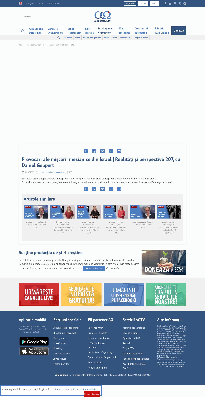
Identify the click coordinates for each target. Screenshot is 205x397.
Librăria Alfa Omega (162, 30)
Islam (114, 37)
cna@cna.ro (180, 367)
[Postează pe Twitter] (102, 151)
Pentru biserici (95, 362)
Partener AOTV (95, 327)
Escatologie (125, 37)
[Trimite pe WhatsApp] (94, 151)
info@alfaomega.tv (91, 374)
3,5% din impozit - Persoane (98, 345)
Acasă (21, 45)
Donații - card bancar (99, 338)
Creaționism (59, 343)
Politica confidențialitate (83, 389)
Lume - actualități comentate (62, 45)
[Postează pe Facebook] (86, 151)
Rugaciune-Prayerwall (65, 332)
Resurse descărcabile (134, 327)
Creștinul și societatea (141, 30)
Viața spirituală (124, 30)
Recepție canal (130, 332)
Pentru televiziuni (97, 367)
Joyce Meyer (59, 358)
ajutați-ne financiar (94, 268)
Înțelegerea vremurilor (105, 30)
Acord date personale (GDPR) (134, 365)
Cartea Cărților (54, 3)
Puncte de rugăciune (92, 37)
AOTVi (154, 3)
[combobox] (33, 16)
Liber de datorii (61, 353)
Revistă (126, 343)
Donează (179, 30)
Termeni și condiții (133, 353)
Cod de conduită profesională (167, 357)
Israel (106, 37)
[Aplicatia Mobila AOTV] (34, 350)
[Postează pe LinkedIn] (111, 151)
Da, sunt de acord (91, 394)
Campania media (141, 37)
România (68, 37)
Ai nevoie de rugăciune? (66, 327)
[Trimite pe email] (119, 151)
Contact (41, 3)
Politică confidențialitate (136, 358)
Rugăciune (130, 3)
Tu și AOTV (128, 348)
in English (30, 3)
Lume (77, 37)
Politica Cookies (60, 389)
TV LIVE (143, 3)
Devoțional (59, 338)
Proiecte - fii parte (97, 332)
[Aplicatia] (34, 340)
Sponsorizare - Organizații (102, 357)
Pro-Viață (58, 348)
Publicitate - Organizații (100, 352)
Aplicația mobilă (131, 338)
